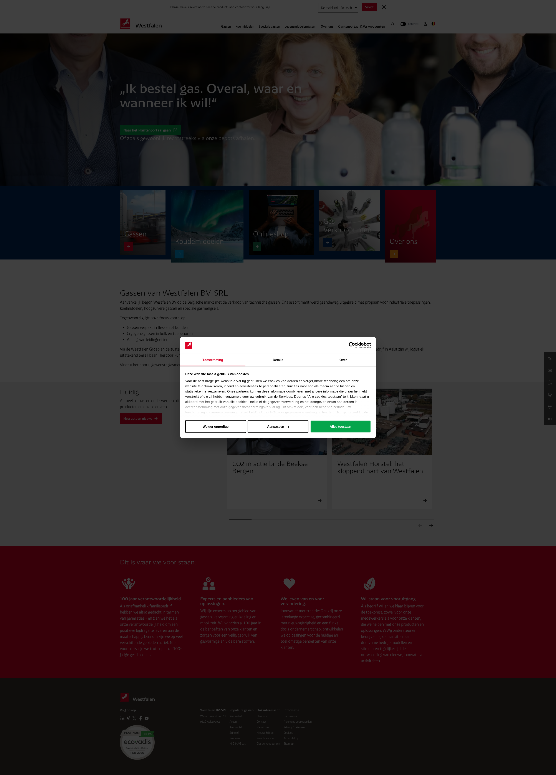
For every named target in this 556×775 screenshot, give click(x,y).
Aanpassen (275, 426)
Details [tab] (278, 359)
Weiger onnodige (215, 426)
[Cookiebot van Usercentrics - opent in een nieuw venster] (352, 345)
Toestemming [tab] (212, 359)
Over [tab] (343, 359)
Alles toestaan (340, 426)
